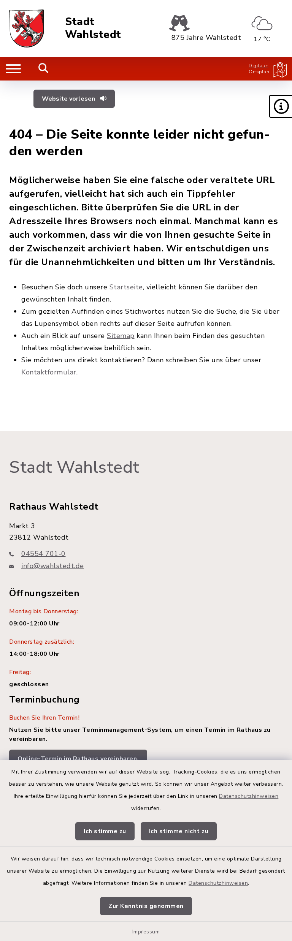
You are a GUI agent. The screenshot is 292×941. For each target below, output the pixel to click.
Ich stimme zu (105, 831)
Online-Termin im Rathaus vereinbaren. (78, 759)
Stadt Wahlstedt (93, 28)
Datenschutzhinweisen (248, 796)
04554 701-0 (43, 553)
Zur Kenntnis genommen (146, 906)
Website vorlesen (69, 99)
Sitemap (121, 335)
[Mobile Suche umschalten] (43, 69)
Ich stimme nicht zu (179, 831)
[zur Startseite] (26, 28)
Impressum (146, 931)
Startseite (126, 287)
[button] (280, 106)
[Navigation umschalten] (13, 68)
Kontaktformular (48, 372)
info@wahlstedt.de (52, 565)
